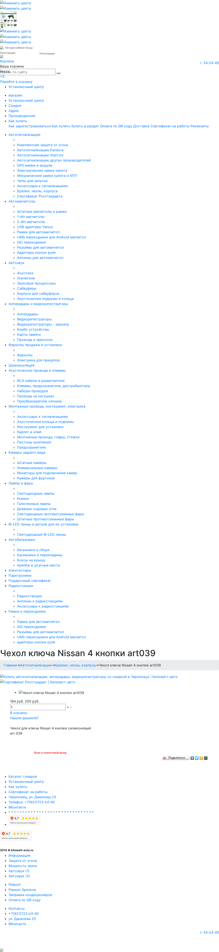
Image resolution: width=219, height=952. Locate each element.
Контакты (17, 908)
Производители (22, 116)
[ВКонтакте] (192, 757)
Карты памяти (29, 334)
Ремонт (15, 884)
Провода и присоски (35, 339)
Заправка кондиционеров (30, 895)
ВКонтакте (17, 807)
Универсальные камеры (37, 468)
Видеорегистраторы (34, 319)
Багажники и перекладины (39, 555)
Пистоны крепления (34, 442)
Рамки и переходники (27, 611)
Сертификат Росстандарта (39, 196)
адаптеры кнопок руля (36, 642)
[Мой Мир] (206, 757)
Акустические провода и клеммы (37, 370)
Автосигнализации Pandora (40, 150)
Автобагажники (22, 539)
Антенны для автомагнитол (40, 257)
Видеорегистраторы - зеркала (43, 324)
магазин (15, 95)
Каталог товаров (23, 776)
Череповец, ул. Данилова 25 (32, 797)
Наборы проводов (32, 391)
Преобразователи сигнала (39, 401)
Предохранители (31, 447)
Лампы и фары (21, 483)
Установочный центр (26, 87)
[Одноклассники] (201, 757)
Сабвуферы (26, 288)
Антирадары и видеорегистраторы (38, 304)
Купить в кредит (85, 126)
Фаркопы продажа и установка (35, 345)
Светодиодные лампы (36, 493)
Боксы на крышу (31, 560)
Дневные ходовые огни (36, 509)
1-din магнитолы (30, 216)
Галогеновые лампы (34, 504)
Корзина (7, 61)
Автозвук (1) (19, 871)
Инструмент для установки (40, 427)
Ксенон (23, 498)
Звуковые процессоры (36, 283)
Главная (10, 665)
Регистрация (47, 53)
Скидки (15, 105)
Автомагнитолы (22, 201)
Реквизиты (200, 126)
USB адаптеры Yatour (35, 227)
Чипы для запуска (32, 181)
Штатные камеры (31, 463)
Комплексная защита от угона (42, 145)
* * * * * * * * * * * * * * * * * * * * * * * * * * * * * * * (51, 812)
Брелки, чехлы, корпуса (37, 191)
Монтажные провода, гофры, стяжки (48, 437)
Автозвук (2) (19, 876)
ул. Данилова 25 (22, 919)
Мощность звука (23, 866)
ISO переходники (31, 242)
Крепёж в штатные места (38, 565)
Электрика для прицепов (38, 360)
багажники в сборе (33, 550)
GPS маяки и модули (34, 165)
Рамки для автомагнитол (38, 232)
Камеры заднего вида (27, 452)
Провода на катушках (35, 396)
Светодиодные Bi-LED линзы (41, 534)
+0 (2, 76)
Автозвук (16, 263)
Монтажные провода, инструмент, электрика (47, 406)
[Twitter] (197, 757)
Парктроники (20, 575)
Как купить (18, 121)
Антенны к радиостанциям (39, 601)
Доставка (141, 126)
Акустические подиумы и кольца (45, 298)
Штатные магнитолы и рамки (42, 211)
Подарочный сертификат (30, 580)
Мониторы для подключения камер (47, 473)
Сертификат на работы (170, 126)
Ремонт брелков (22, 889)
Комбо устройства (33, 329)
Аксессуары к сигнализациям (42, 186)
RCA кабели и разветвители (41, 380)
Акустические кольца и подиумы (45, 422)
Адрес (14, 111)
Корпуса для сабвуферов (38, 293)
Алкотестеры (20, 570)
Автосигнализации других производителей (54, 160)
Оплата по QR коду (116, 126)
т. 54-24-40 (209, 63)
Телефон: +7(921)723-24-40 (32, 802)
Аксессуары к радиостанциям (43, 606)
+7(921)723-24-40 (24, 913)
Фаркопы (25, 355)
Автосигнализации (24, 134)
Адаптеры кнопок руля (36, 252)
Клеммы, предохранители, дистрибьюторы (53, 386)
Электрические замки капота (42, 170)
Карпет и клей (29, 432)
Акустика (25, 273)
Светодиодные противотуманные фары (50, 514)
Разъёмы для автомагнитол (40, 247)
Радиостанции (21, 586)
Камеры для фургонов (36, 478)
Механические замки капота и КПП (47, 175)
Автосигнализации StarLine (40, 155)
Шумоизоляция (21, 365)
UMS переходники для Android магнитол (51, 237)
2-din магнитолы (31, 222)
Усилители (26, 278)
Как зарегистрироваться (30, 126)
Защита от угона (23, 860)
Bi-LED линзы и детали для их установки (43, 524)
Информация (19, 855)
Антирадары (27, 314)
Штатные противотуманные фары (45, 519)
